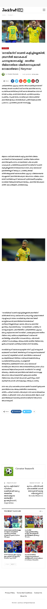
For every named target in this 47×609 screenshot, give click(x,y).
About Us (23, 596)
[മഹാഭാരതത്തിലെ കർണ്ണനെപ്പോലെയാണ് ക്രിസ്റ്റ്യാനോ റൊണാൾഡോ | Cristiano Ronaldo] (34, 546)
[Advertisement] (23, 130)
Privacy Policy (10, 593)
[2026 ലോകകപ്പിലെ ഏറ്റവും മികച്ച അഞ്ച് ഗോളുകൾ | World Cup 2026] (13, 546)
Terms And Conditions (24, 593)
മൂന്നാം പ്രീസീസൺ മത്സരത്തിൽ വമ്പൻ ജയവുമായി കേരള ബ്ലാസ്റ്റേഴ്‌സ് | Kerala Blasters (35, 491)
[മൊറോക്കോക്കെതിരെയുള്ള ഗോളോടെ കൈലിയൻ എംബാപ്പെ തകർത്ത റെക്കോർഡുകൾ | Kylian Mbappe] (13, 521)
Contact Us (38, 593)
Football (5, 48)
